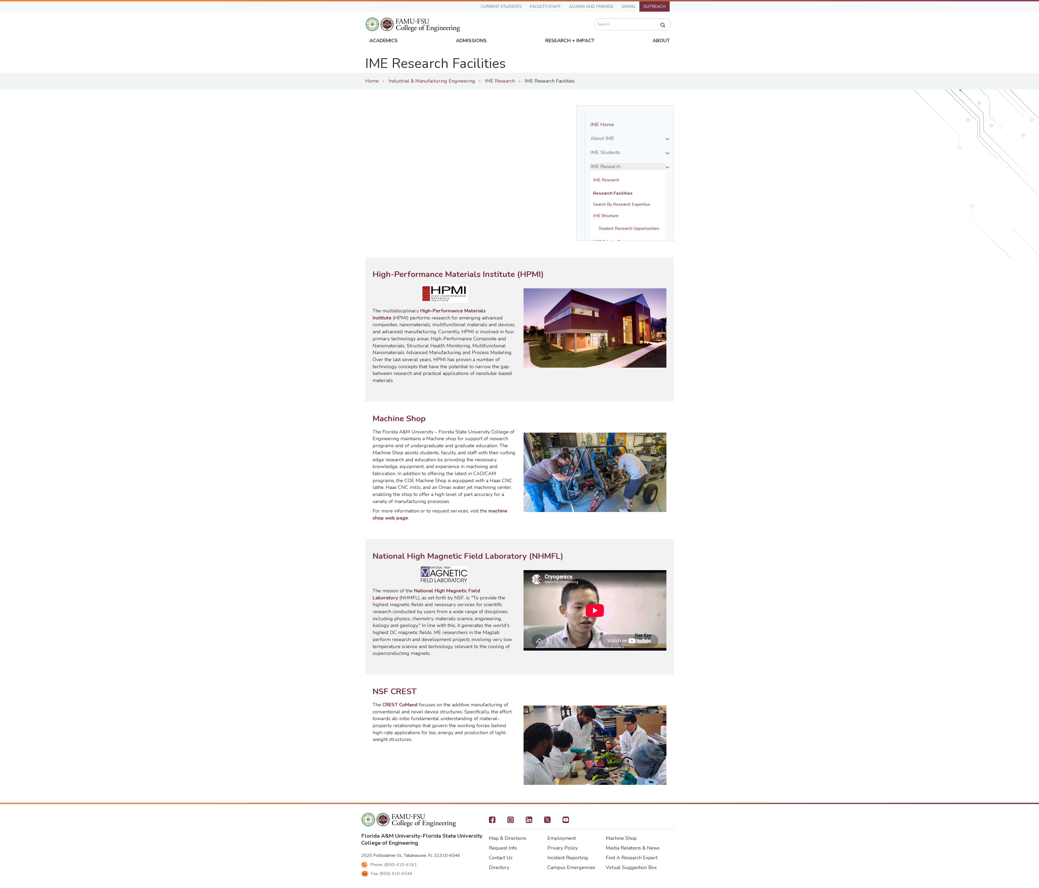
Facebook (492, 821)
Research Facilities (613, 193)
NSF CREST (395, 691)
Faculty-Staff (545, 6)
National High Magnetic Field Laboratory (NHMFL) (468, 556)
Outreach (654, 6)
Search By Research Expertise (621, 204)
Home (372, 81)
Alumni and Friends (591, 6)
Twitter (547, 821)
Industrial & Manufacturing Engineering (432, 81)
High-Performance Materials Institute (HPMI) (458, 274)
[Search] (663, 25)
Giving (628, 6)
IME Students (605, 152)
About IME (602, 138)
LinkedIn (529, 821)
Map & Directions (507, 838)
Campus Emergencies (571, 867)
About (661, 40)
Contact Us (500, 857)
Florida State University (453, 836)
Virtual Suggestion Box (631, 867)
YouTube (566, 821)
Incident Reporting (567, 857)
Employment (561, 838)
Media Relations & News (633, 848)
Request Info (503, 848)
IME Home (602, 124)
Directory (499, 867)
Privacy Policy (562, 848)
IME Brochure (606, 216)
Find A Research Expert (631, 857)
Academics (383, 40)
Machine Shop (399, 418)
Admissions (471, 40)
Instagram (510, 821)
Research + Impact (569, 40)
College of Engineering (389, 843)
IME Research (500, 81)
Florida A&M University (390, 836)
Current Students (501, 6)
